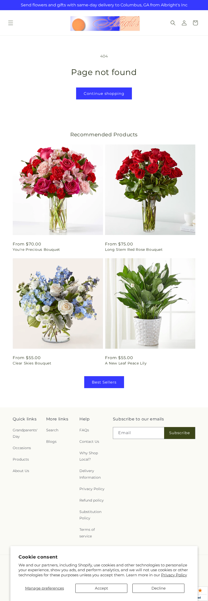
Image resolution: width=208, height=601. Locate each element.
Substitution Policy (90, 514)
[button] (10, 22)
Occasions (22, 448)
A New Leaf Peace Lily (126, 363)
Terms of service (87, 532)
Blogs (51, 441)
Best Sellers (104, 382)
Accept (101, 588)
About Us (21, 470)
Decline (158, 588)
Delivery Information (90, 473)
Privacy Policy (174, 575)
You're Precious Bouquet (36, 249)
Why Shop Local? (88, 456)
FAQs (84, 430)
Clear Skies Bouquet (32, 363)
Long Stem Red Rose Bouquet (134, 249)
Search (52, 430)
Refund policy (91, 500)
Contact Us (89, 441)
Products (21, 459)
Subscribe (179, 432)
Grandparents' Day (25, 433)
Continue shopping (104, 93)
